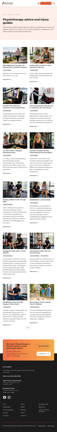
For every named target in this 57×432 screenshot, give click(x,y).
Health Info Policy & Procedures (44, 410)
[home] (7, 3)
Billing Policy (42, 407)
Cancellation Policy (43, 404)
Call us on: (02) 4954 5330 (12, 376)
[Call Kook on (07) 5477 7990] (38, 3)
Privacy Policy (42, 425)
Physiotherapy (6, 407)
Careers (23, 412)
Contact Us (23, 415)
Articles (22, 404)
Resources (11, 14)
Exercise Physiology (8, 410)
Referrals (23, 410)
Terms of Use (50, 425)
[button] (54, 3)
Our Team (5, 412)
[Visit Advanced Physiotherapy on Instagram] (9, 397)
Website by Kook (31, 425)
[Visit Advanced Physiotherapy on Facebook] (4, 397)
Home (4, 14)
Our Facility (6, 415)
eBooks (23, 407)
